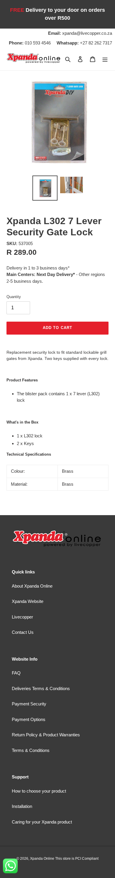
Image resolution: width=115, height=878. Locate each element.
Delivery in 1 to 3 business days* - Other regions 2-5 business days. (55, 274)
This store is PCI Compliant (76, 858)
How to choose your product (39, 790)
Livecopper (22, 616)
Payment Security (29, 703)
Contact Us (23, 632)
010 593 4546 (30, 42)
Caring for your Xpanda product (42, 821)
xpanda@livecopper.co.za (80, 33)
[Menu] (105, 59)
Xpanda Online (42, 858)
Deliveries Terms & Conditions (41, 688)
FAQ (16, 672)
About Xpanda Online (32, 585)
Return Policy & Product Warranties (46, 734)
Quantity (13, 297)
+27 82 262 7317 (84, 42)
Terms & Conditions (31, 750)
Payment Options (28, 719)
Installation (22, 806)
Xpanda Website (27, 601)
